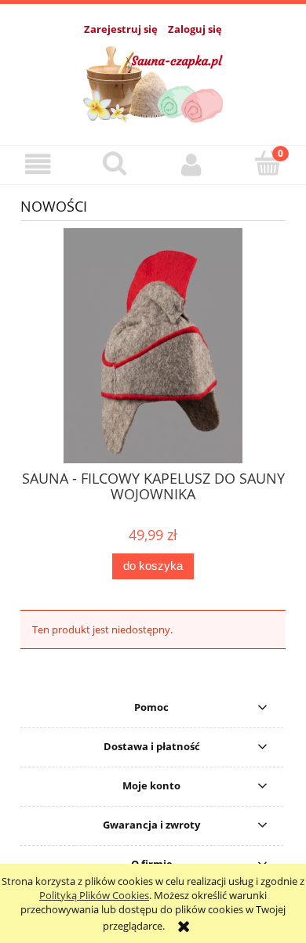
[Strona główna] (153, 81)
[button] (38, 164)
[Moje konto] (191, 164)
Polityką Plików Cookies (94, 895)
